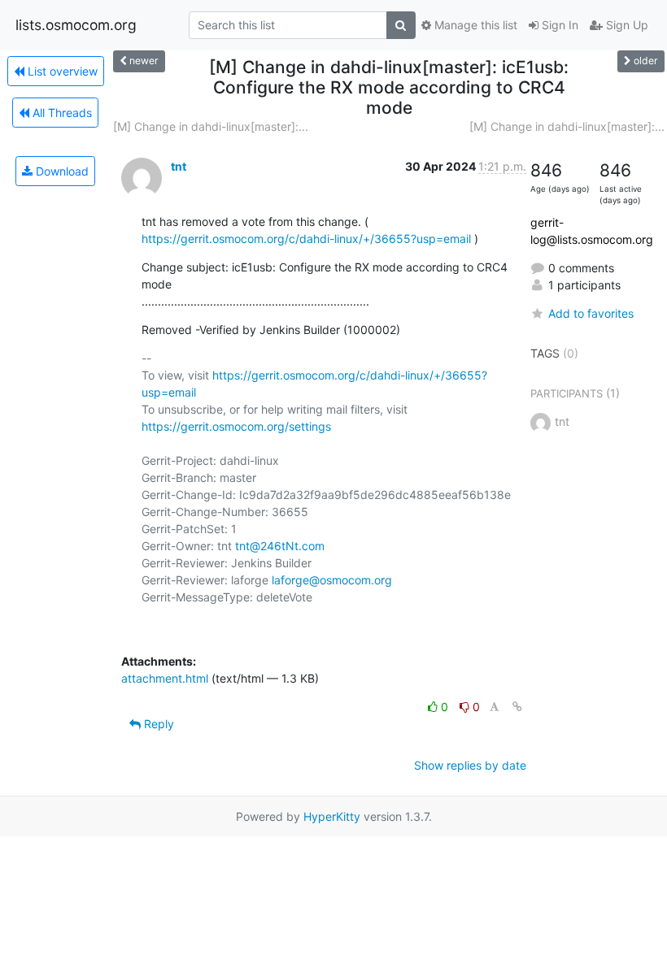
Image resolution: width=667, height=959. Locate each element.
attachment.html (164, 678)
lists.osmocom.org (76, 24)
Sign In (558, 25)
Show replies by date (470, 765)
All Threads (60, 112)
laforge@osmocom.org (332, 580)
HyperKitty (331, 816)
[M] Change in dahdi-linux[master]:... (210, 126)
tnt (178, 166)
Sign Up (625, 25)
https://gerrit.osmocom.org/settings (236, 426)
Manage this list (474, 25)
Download (61, 171)
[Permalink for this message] (517, 706)
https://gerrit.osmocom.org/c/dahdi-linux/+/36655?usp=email (306, 238)
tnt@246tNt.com (280, 546)
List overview (61, 71)
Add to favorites (591, 313)
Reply (157, 724)
